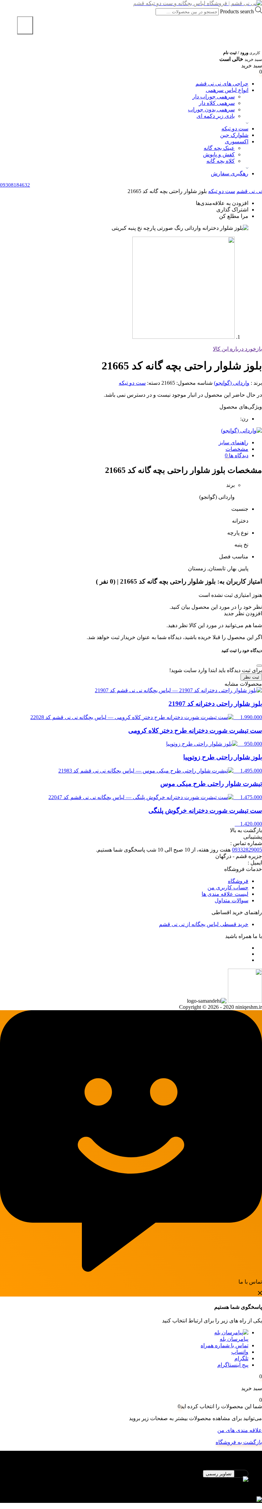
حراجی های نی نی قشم (221, 83)
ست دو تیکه (234, 128)
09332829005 (247, 850)
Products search (236, 11)
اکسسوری (236, 141)
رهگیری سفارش (229, 173)
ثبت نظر (251, 677)
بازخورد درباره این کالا (237, 349)
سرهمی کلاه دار (217, 103)
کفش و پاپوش (219, 154)
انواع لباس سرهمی (227, 90)
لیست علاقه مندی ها (225, 894)
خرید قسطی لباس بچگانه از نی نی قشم (203, 924)
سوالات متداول (231, 900)
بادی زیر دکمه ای (215, 116)
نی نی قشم (249, 191)
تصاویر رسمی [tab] (219, 1473)
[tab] (124, 442)
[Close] (259, 666)
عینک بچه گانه (219, 148)
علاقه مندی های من (239, 1430)
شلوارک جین (234, 135)
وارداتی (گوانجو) (231, 383)
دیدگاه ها (238, 455)
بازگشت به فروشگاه (239, 1442)
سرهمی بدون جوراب (211, 109)
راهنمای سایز (233, 442)
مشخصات (236, 449)
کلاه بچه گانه (220, 161)
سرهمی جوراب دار (213, 96)
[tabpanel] (131, 1482)
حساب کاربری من (227, 887)
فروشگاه (238, 881)
